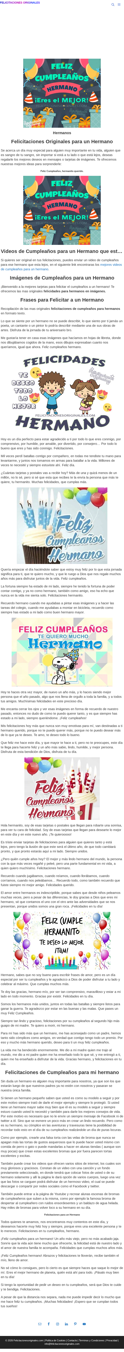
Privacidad (111, 1340)
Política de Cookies (55, 1340)
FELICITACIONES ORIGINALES (20, 2)
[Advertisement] (62, 33)
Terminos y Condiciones (91, 1340)
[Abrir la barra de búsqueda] (113, 5)
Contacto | (73, 1340)
